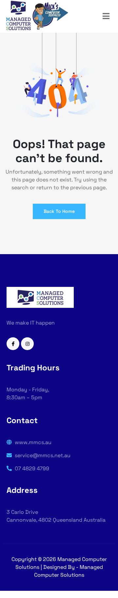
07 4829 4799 (31, 468)
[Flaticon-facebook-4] (13, 343)
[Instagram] (27, 343)
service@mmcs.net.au (41, 455)
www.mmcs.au (32, 442)
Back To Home (59, 211)
